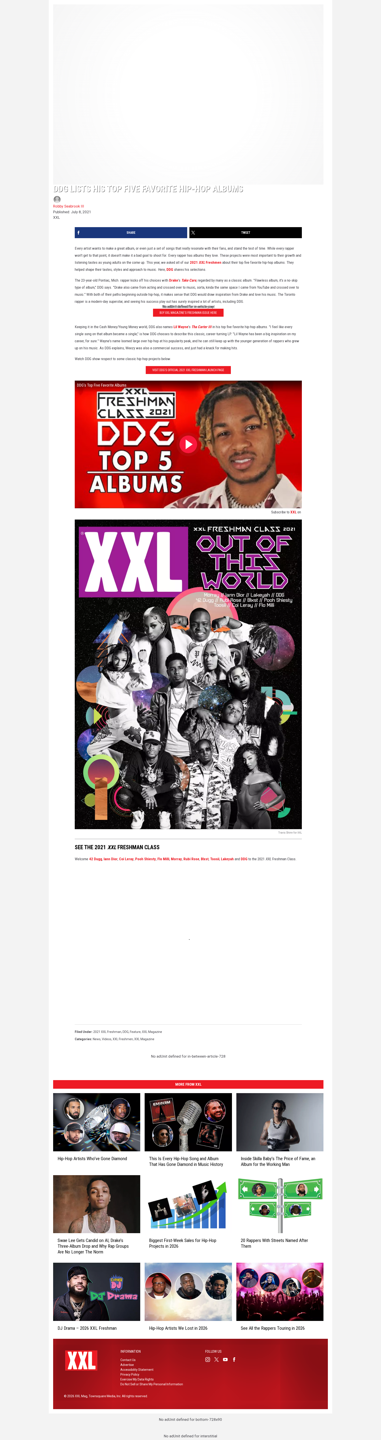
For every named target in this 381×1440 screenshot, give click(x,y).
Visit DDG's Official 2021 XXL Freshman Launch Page (188, 370)
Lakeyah (227, 859)
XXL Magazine (152, 1032)
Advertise (127, 1365)
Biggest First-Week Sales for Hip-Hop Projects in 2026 (182, 1243)
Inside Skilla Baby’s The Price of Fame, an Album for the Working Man (278, 1161)
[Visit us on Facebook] (236, 1359)
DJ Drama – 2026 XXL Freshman (87, 1328)
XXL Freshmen (123, 1039)
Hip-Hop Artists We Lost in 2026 (178, 1328)
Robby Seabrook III (68, 206)
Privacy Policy (129, 1374)
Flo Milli (163, 859)
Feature (135, 1032)
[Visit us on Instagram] (209, 1359)
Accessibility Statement (136, 1369)
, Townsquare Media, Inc (104, 1396)
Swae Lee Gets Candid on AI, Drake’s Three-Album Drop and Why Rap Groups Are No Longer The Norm (93, 1246)
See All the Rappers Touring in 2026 (273, 1328)
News (97, 1039)
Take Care (188, 280)
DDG (169, 269)
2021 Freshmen (205, 262)
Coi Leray (126, 859)
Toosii (214, 859)
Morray (176, 859)
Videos (106, 1039)
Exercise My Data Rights (137, 1379)
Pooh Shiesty (145, 859)
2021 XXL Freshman (107, 1032)
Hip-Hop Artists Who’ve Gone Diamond (92, 1158)
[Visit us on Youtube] (227, 1359)
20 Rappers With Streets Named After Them (274, 1243)
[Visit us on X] (218, 1359)
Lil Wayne (181, 327)
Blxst (205, 859)
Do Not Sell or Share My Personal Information (151, 1384)
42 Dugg (95, 859)
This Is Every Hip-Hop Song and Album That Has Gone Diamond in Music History (186, 1161)
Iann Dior (111, 859)
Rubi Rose (191, 859)
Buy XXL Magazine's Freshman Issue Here (188, 312)
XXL (293, 512)
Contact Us (128, 1360)
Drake (173, 280)
